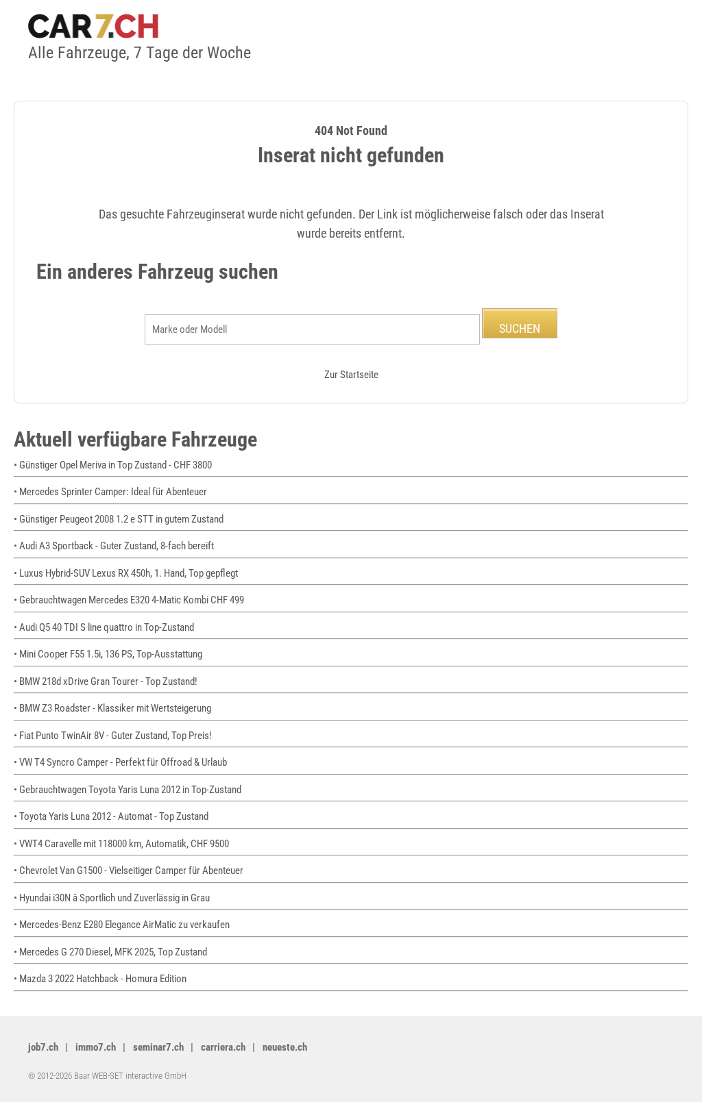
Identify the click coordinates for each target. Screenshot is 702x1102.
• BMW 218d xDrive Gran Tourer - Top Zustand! (105, 681)
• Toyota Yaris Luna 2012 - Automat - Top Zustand (111, 816)
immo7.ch (95, 1047)
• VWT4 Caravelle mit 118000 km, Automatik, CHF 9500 (121, 844)
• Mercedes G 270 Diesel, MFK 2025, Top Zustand (110, 952)
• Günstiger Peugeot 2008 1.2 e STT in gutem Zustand (118, 519)
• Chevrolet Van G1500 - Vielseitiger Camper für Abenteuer (128, 870)
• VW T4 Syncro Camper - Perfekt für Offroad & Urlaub (120, 762)
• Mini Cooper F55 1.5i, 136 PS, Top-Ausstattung (108, 654)
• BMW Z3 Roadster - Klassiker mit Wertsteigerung (112, 708)
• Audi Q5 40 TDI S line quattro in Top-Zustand (104, 627)
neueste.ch (285, 1047)
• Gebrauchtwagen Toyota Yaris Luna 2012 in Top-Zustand (127, 790)
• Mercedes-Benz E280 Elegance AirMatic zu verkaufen (122, 924)
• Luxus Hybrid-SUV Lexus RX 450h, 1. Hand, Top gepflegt (126, 573)
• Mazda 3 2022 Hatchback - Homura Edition (100, 979)
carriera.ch (223, 1047)
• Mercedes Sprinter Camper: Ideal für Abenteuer (110, 492)
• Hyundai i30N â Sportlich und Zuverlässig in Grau (112, 898)
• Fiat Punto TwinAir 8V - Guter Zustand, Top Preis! (113, 735)
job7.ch (43, 1047)
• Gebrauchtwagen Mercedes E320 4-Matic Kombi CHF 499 (129, 600)
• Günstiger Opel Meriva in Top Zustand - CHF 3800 (113, 465)
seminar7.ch (158, 1047)
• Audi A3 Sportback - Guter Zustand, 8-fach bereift (114, 546)
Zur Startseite (351, 374)
